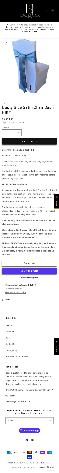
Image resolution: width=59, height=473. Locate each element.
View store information (15, 292)
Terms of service (30, 467)
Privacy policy (16, 467)
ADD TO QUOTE (29, 141)
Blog (7, 338)
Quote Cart (57, 201)
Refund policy (46, 463)
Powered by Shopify (31, 463)
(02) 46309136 (12, 395)
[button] (5, 11)
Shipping (5, 122)
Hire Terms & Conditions (16, 356)
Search (8, 325)
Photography (11, 350)
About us (9, 331)
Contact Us (10, 344)
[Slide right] (36, 98)
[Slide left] (23, 98)
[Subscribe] (50, 420)
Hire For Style (19, 463)
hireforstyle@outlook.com (18, 401)
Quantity (5, 127)
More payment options (29, 278)
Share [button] (7, 299)
